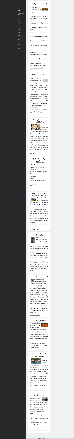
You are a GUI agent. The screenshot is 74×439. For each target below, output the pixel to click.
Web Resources (19, 48)
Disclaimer (19, 8)
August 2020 (19, 29)
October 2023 (19, 20)
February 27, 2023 (42, 395)
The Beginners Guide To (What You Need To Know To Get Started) (36, 68)
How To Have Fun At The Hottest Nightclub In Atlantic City (39, 160)
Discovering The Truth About (33, 69)
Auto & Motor (19, 34)
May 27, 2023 (42, 356)
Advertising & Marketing (19, 33)
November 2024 (19, 18)
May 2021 (18, 25)
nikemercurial (38, 122)
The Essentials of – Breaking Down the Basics (34, 347)
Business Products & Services (20, 35)
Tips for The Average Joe (32, 386)
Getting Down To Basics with (39, 75)
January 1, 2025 (42, 162)
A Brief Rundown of (32, 113)
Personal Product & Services (20, 42)
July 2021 (18, 24)
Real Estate (18, 43)
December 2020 (19, 26)
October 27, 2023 (42, 321)
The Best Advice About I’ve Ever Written (21, 11)
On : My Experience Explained (20, 12)
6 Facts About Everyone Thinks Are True (34, 229)
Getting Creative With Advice (39, 354)
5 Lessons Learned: (32, 426)
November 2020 (19, 27)
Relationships (19, 44)
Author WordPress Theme (40, 438)
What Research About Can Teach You (34, 153)
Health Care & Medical (19, 39)
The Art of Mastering (32, 270)
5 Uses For (39, 234)
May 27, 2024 (42, 235)
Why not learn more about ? (39, 277)
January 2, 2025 (42, 122)
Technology (18, 46)
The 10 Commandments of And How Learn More (35, 315)
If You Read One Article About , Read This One (21, 14)
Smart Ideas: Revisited (32, 152)
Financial (18, 37)
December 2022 (19, 22)
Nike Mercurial (21, 1)
